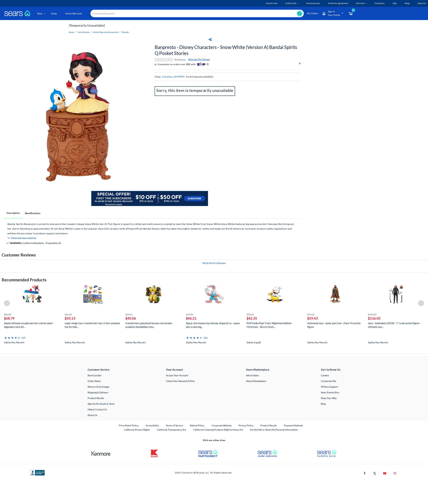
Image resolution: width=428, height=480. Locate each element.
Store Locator (95, 375)
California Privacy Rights (137, 429)
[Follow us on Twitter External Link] (374, 473)
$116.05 (374, 318)
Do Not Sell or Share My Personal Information (274, 429)
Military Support (329, 386)
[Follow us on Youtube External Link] (384, 473)
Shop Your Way (329, 398)
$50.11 (129, 314)
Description (13, 213)
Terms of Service (174, 425)
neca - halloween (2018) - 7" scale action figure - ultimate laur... (394, 325)
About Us (92, 415)
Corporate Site (328, 381)
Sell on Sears (252, 375)
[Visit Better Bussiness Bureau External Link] (37, 472)
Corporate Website (222, 425)
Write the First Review (199, 59)
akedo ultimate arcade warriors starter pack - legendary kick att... (29, 325)
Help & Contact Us (97, 409)
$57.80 (189, 314)
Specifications (32, 213)
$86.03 (7, 314)
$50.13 (70, 318)
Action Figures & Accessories (105, 32)
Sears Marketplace (257, 369)
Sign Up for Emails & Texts (101, 403)
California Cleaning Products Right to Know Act (218, 429)
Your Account (174, 369)
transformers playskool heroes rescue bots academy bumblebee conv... (148, 325)
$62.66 (68, 314)
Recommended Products (24, 279)
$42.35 (252, 318)
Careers (325, 375)
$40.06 (130, 318)
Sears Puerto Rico (330, 392)
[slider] (12, 336)
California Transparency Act (171, 429)
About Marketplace (256, 381)
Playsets (125, 32)
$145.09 (372, 314)
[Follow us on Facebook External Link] (364, 473)
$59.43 (312, 318)
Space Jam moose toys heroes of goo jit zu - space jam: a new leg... (213, 325)
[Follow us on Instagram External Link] (394, 473)
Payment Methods (293, 425)
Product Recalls (96, 398)
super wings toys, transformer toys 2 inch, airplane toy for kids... (92, 325)
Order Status (94, 381)
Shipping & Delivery (98, 392)
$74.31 (310, 314)
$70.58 (250, 314)
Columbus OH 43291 (173, 76)
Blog (323, 403)
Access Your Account (177, 375)
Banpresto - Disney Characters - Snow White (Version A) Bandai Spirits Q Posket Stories (226, 50)
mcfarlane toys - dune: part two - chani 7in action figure (333, 325)
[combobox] (197, 13)
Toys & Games (84, 32)
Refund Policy (197, 425)
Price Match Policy (129, 425)
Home (71, 32)
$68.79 (9, 318)
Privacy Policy (246, 425)
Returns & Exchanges (98, 386)
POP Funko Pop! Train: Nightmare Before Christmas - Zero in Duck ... (269, 325)
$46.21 (191, 318)
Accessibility (152, 425)
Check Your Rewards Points (180, 381)
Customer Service (99, 369)
